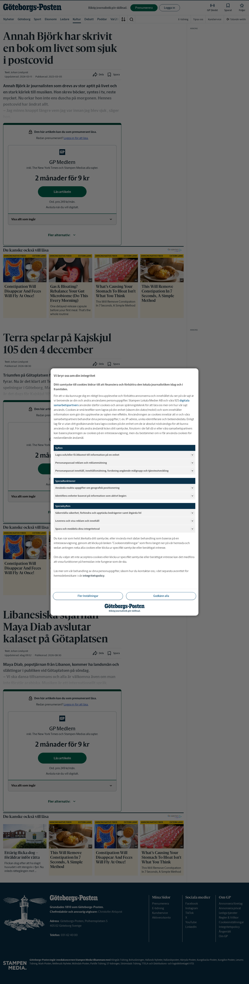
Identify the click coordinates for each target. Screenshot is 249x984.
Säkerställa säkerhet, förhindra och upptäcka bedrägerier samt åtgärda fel (98, 512)
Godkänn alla (161, 596)
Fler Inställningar (88, 596)
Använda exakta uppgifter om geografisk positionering (87, 487)
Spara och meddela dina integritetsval (77, 528)
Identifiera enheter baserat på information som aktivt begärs (90, 495)
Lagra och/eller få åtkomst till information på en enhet (87, 454)
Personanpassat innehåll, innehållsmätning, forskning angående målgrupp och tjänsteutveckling (111, 470)
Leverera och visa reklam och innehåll (77, 520)
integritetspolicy (93, 575)
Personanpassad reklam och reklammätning (81, 462)
